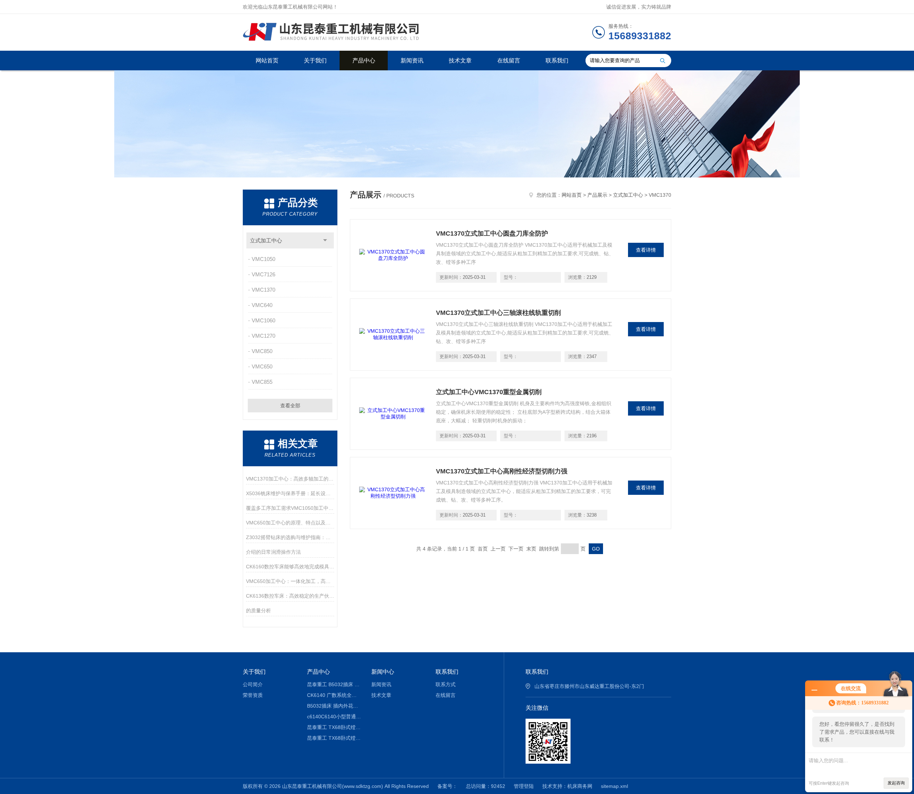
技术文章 (460, 60)
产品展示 (597, 195)
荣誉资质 (253, 695)
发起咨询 (896, 782)
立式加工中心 (266, 240)
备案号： (447, 786)
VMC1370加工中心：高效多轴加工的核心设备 (290, 479)
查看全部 (290, 405)
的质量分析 (258, 610)
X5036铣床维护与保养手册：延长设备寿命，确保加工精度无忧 (290, 493)
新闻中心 (382, 672)
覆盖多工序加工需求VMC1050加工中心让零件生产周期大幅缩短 (290, 508)
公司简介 (253, 684)
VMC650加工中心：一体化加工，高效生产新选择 (290, 581)
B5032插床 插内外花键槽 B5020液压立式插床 (334, 706)
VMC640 (262, 305)
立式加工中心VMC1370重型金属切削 (489, 392)
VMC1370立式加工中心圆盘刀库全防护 (492, 233)
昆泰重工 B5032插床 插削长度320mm (334, 684)
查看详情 (646, 250)
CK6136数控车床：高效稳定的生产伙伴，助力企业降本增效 (290, 596)
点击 (325, 240)
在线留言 (508, 60)
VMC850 (262, 351)
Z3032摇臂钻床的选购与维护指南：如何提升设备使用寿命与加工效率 (290, 537)
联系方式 (446, 684)
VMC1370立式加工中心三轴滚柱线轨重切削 (498, 312)
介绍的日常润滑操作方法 (273, 552)
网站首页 (267, 60)
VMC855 (262, 382)
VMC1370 (263, 290)
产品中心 (363, 60)
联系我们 (557, 60)
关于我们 (315, 60)
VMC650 (262, 366)
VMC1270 (263, 336)
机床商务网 (579, 786)
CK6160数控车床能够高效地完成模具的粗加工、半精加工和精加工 (290, 566)
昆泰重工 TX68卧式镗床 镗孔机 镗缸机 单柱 (334, 738)
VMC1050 (263, 259)
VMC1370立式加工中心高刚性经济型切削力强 (501, 471)
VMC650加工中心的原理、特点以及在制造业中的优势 (290, 523)
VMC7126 (263, 274)
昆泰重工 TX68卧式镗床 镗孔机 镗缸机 (334, 727)
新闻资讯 (412, 60)
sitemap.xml (614, 786)
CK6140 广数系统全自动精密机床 (334, 695)
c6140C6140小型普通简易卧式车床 (334, 716)
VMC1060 (263, 320)
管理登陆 (524, 786)
